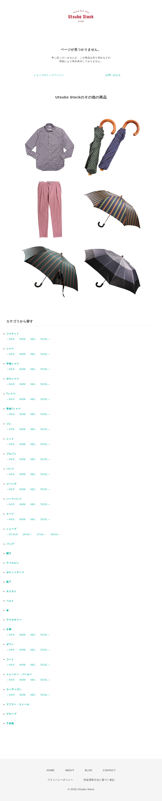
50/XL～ (45, 339)
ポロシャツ (12, 378)
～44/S (10, 339)
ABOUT (69, 770)
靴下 (8, 581)
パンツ (10, 468)
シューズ (11, 528)
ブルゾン (11, 453)
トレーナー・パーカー (19, 674)
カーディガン (14, 689)
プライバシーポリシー (60, 779)
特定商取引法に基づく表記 (99, 779)
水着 (8, 629)
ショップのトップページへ (49, 75)
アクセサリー (14, 619)
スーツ (10, 513)
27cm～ (41, 534)
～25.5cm (12, 534)
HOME (51, 770)
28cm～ (55, 534)
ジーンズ (11, 483)
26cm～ (27, 534)
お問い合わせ (113, 75)
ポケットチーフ (15, 572)
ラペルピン (12, 562)
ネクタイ (11, 591)
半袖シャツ (12, 363)
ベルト (10, 600)
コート (10, 659)
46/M (22, 339)
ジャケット (12, 333)
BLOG (88, 770)
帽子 (8, 553)
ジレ (8, 423)
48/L (33, 339)
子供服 (10, 723)
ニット (10, 438)
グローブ (11, 713)
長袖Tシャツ (13, 408)
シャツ (10, 348)
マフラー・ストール (17, 704)
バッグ (10, 543)
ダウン (10, 644)
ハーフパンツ (14, 498)
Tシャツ (11, 393)
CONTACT (109, 770)
